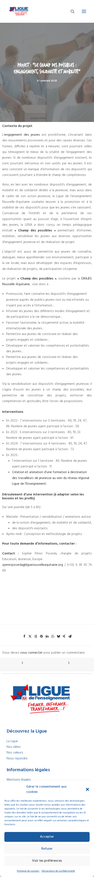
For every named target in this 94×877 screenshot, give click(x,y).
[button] (87, 789)
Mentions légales (19, 779)
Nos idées (14, 747)
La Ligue (12, 741)
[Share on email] (69, 636)
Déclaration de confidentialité (58, 871)
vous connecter (31, 652)
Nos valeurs (15, 752)
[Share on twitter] (30, 636)
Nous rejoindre (17, 758)
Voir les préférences (47, 860)
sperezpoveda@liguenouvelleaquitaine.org (32, 565)
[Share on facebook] (24, 636)
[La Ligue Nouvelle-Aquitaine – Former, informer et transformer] (18, 11)
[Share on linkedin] (47, 636)
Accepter (47, 836)
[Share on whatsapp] (52, 636)
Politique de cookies (28, 871)
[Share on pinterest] (41, 636)
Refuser (47, 848)
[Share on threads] (35, 636)
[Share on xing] (64, 636)
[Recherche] (71, 11)
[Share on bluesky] (58, 636)
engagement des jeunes (22, 134)
